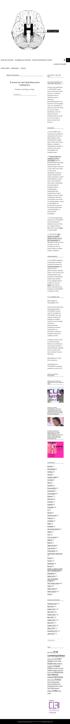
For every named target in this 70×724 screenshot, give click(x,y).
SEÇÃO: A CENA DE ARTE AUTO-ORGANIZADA (54, 570)
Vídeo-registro (51, 591)
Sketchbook (50, 573)
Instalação (50, 526)
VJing (49, 594)
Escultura (50, 502)
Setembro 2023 (52, 604)
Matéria (49, 540)
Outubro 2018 (51, 625)
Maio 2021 (50, 612)
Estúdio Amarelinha (53, 266)
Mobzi (49, 285)
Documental (50, 491)
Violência (49, 691)
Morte (61, 672)
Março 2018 (51, 628)
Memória (57, 672)
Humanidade (55, 668)
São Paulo (55, 686)
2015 (48, 652)
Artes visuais (50, 659)
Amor (51, 652)
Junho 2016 (50, 634)
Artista (55, 659)
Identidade (61, 668)
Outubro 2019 (51, 620)
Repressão (49, 684)
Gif (48, 510)
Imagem (49, 670)
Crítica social (56, 663)
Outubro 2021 (51, 609)
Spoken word (51, 576)
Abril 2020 (50, 617)
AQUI (61, 228)
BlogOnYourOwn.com (47, 721)
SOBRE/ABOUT (15, 68)
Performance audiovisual (54, 553)
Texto (49, 688)
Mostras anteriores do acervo (42, 60)
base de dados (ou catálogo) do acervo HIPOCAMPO (54, 158)
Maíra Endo (51, 672)
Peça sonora (51, 548)
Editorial (49, 496)
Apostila (49, 466)
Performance (51, 551)
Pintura (49, 558)
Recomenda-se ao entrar (23, 60)
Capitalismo (50, 661)
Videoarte (56, 688)
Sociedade (50, 686)
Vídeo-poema (51, 589)
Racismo (49, 682)
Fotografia (50, 507)
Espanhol (50, 504)
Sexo (59, 684)
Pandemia (50, 677)
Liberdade (54, 670)
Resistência (55, 684)
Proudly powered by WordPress (25, 721)
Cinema (49, 474)
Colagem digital (52, 477)
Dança (49, 483)
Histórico (50, 518)
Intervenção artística (53, 529)
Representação (55, 682)
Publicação (50, 563)
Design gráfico (51, 488)
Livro (48, 534)
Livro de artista (51, 537)
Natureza (55, 675)
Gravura (49, 513)
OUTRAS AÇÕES (5, 68)
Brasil (59, 659)
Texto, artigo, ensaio (53, 583)
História (49, 668)
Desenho (50, 485)
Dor (61, 663)
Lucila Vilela (60, 670)
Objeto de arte (51, 545)
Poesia (49, 561)
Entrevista (50, 499)
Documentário (51, 493)
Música (49, 543)
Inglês (49, 523)
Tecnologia (60, 686)
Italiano (49, 532)
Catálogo (50, 472)
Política (58, 680)
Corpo (50, 663)
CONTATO (23, 68)
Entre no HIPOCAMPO (7, 60)
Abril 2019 (50, 623)
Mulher (49, 674)
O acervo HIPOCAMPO (60, 64)
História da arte (52, 515)
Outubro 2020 (51, 614)
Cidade (55, 661)
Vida (52, 688)
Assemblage (51, 469)
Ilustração (50, 521)
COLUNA (50, 480)
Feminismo (50, 666)
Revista (49, 566)
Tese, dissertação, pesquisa (52, 579)
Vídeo (49, 586)
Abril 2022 (50, 606)
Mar (48, 672)
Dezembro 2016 (52, 631)
